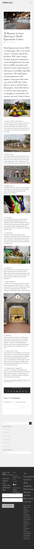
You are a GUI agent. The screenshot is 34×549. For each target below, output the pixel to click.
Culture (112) (6, 429)
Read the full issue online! (19, 381)
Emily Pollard (8, 42)
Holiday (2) (6, 432)
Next (28, 407)
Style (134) (6, 442)
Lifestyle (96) (6, 436)
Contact (15, 481)
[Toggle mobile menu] (31, 2)
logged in (13, 402)
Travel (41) (6, 446)
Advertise (15, 476)
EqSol (14, 493)
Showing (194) (7, 439)
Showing (14, 42)
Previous (22, 407)
